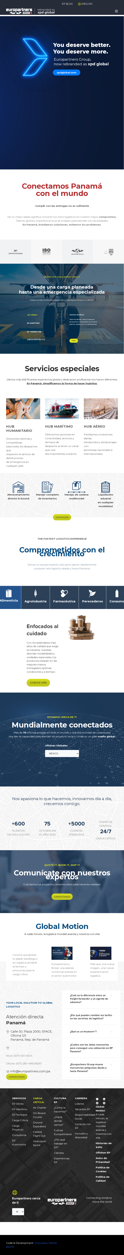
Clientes (59, 1152)
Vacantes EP (82, 1109)
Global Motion (62, 926)
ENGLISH (87, 3)
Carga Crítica (20, 1120)
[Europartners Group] (30, 10)
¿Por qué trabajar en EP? (60, 1143)
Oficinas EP (103, 1152)
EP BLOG (67, 3)
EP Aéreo (18, 1103)
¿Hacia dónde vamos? (58, 1120)
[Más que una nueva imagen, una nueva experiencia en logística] (100, 953)
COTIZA (74, 340)
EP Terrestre (19, 1114)
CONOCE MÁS (38, 682)
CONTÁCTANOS (62, 896)
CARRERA (81, 1098)
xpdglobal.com (66, 72)
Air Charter (39, 1107)
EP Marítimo (19, 1109)
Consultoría (19, 1135)
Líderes (79, 1103)
